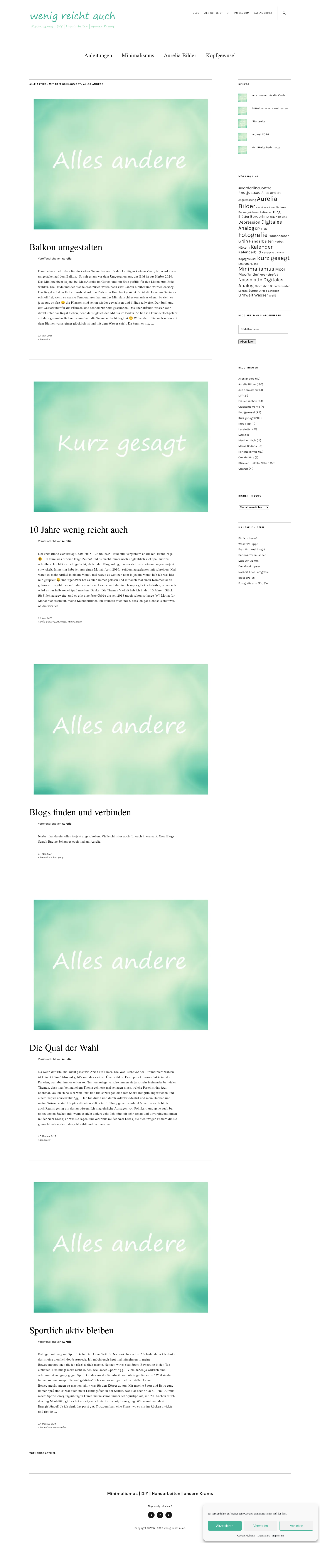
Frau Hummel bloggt (251, 549)
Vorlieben (296, 1526)
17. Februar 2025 (47, 1136)
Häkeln (244, 247)
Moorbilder (248, 274)
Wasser (261, 295)
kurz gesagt (273, 257)
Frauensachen (59, 1427)
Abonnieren (247, 341)
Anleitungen (98, 55)
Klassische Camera (273, 252)
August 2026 (260, 134)
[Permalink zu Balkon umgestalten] (120, 232)
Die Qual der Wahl (64, 1047)
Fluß (264, 228)
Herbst (279, 241)
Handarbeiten (261, 241)
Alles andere (44, 339)
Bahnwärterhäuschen (252, 555)
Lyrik (241, 434)
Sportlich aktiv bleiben (71, 1330)
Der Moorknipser (249, 566)
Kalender (262, 247)
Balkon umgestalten (65, 247)
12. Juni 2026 (45, 335)
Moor (280, 269)
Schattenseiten (280, 286)
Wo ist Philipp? (248, 544)
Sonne (253, 291)
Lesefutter (244, 263)
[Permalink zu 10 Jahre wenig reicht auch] (120, 515)
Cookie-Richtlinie (246, 1535)
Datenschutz (264, 1535)
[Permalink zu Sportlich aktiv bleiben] (120, 1315)
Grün (243, 241)
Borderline (259, 216)
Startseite (258, 121)
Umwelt (245, 295)
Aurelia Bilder (180, 55)
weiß (272, 295)
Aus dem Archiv (248, 390)
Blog (196, 13)
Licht (254, 263)
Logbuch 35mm (248, 560)
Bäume (282, 216)
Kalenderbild (249, 252)
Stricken (273, 290)
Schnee (243, 290)
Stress (263, 290)
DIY (257, 228)
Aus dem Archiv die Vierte (269, 95)
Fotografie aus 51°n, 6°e (253, 583)
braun (273, 216)
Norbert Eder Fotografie (253, 572)
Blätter (243, 216)
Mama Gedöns (247, 446)
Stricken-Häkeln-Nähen (253, 463)
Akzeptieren (224, 1526)
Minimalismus (138, 55)
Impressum (278, 1535)
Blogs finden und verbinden (80, 812)
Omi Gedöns (246, 457)
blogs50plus (246, 577)
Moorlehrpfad (268, 274)
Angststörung (247, 199)
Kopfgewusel (221, 55)
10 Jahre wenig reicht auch (78, 529)
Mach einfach (247, 440)
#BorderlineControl (255, 188)
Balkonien (266, 212)
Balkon (281, 207)
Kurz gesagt (60, 621)
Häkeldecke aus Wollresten (270, 108)
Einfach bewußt (248, 538)
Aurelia (67, 258)
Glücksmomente (249, 406)
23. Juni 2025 (45, 618)
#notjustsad (249, 192)
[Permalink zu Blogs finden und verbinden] (120, 797)
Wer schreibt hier (217, 13)
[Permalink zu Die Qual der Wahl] (120, 1033)
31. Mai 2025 (45, 853)
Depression (249, 222)
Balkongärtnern (248, 212)
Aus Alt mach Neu (265, 207)
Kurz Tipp (244, 423)
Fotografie (253, 234)
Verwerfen (260, 1526)
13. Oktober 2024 (47, 1423)
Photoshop (261, 286)
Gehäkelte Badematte (266, 147)
